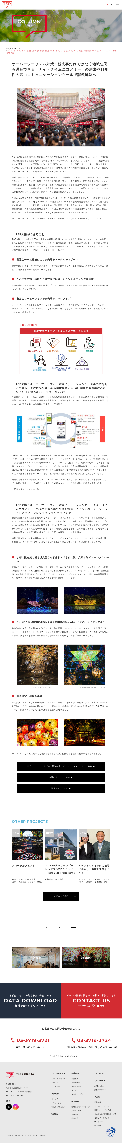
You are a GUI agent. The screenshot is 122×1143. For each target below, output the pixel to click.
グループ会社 (76, 1086)
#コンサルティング (87, 879)
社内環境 (74, 1118)
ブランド (54, 1083)
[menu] (117, 4)
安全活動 (74, 1090)
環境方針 (97, 1126)
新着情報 (97, 1102)
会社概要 (74, 1079)
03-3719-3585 (17, 1092)
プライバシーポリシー (102, 1106)
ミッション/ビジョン (59, 1079)
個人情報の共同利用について (105, 1114)
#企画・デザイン (19, 879)
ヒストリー (55, 1086)
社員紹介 (74, 1114)
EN (111, 5)
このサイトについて (101, 1118)
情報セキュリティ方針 (102, 1110)
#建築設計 (49, 879)
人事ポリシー (76, 1111)
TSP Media (15, 49)
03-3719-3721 (33, 1040)
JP (108, 5)
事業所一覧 (75, 1083)
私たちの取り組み (58, 1107)
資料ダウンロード (101, 1090)
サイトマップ (99, 1122)
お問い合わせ (99, 1086)
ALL (61, 927)
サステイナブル (77, 1094)
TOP (7, 49)
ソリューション (57, 1103)
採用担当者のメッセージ (80, 1107)
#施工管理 (31, 879)
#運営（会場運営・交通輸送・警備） (27, 882)
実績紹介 (55, 1114)
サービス (54, 1099)
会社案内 (75, 1073)
